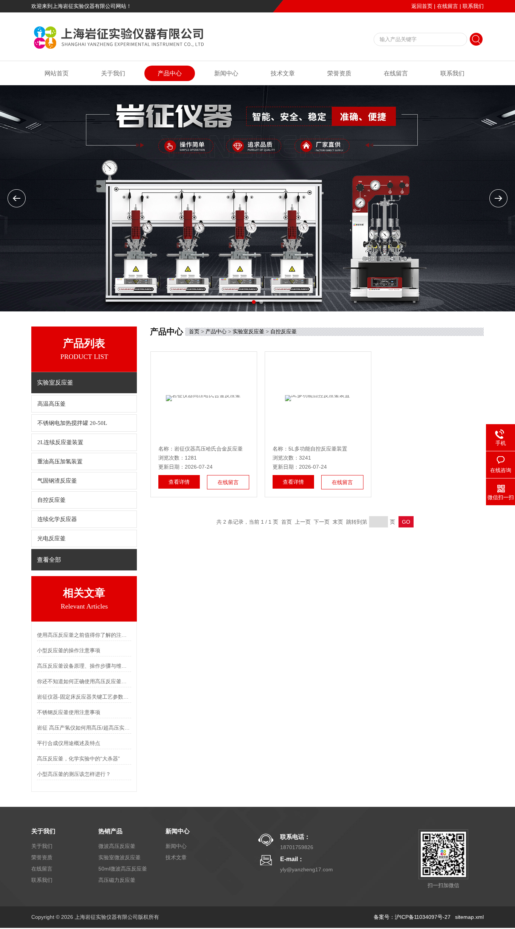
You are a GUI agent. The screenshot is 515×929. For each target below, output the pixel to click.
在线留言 (447, 6)
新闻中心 (226, 73)
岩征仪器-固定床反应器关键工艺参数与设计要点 (84, 697)
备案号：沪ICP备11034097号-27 (412, 917)
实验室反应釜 (248, 331)
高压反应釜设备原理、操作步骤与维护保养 (84, 666)
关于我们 (113, 73)
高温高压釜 (51, 404)
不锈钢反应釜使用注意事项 (68, 712)
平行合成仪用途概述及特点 (68, 743)
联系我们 (473, 6)
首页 (194, 331)
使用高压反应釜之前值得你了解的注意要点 (84, 635)
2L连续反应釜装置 (60, 442)
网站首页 (56, 73)
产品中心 (170, 73)
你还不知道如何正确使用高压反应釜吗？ (84, 681)
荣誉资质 (339, 73)
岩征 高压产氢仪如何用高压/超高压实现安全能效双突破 (84, 728)
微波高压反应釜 (116, 846)
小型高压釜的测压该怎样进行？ (74, 774)
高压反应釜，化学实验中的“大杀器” (78, 759)
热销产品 (110, 831)
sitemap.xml (469, 917)
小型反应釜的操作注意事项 (68, 650)
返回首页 (421, 6)
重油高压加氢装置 (60, 461)
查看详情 (179, 482)
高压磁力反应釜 (116, 880)
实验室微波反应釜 (119, 857)
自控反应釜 (51, 500)
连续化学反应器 (57, 519)
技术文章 (283, 73)
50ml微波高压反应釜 (122, 869)
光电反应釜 (51, 538)
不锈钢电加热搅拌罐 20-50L (72, 423)
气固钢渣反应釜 (57, 481)
